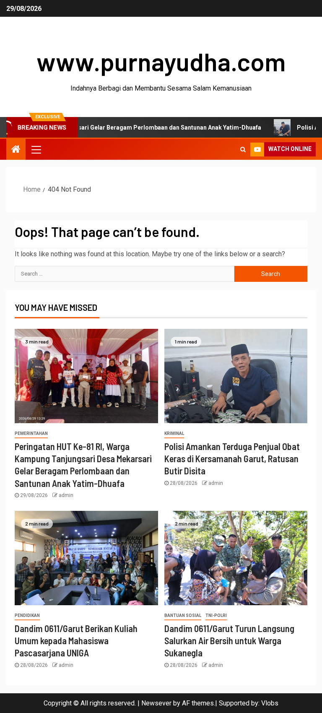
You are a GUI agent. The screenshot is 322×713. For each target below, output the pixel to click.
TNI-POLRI (216, 615)
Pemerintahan (31, 433)
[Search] (243, 149)
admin (66, 495)
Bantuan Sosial (182, 615)
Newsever (156, 703)
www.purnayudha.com (161, 61)
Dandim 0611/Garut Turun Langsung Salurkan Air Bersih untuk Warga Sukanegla (229, 640)
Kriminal (174, 433)
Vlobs (269, 703)
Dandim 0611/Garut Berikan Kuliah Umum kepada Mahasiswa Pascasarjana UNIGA (76, 640)
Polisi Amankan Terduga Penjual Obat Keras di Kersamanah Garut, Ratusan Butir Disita (232, 458)
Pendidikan (27, 615)
